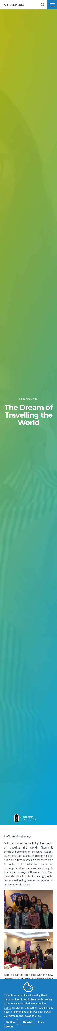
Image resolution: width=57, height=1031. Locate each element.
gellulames (28, 816)
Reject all (28, 1021)
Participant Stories (28, 398)
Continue (11, 1021)
